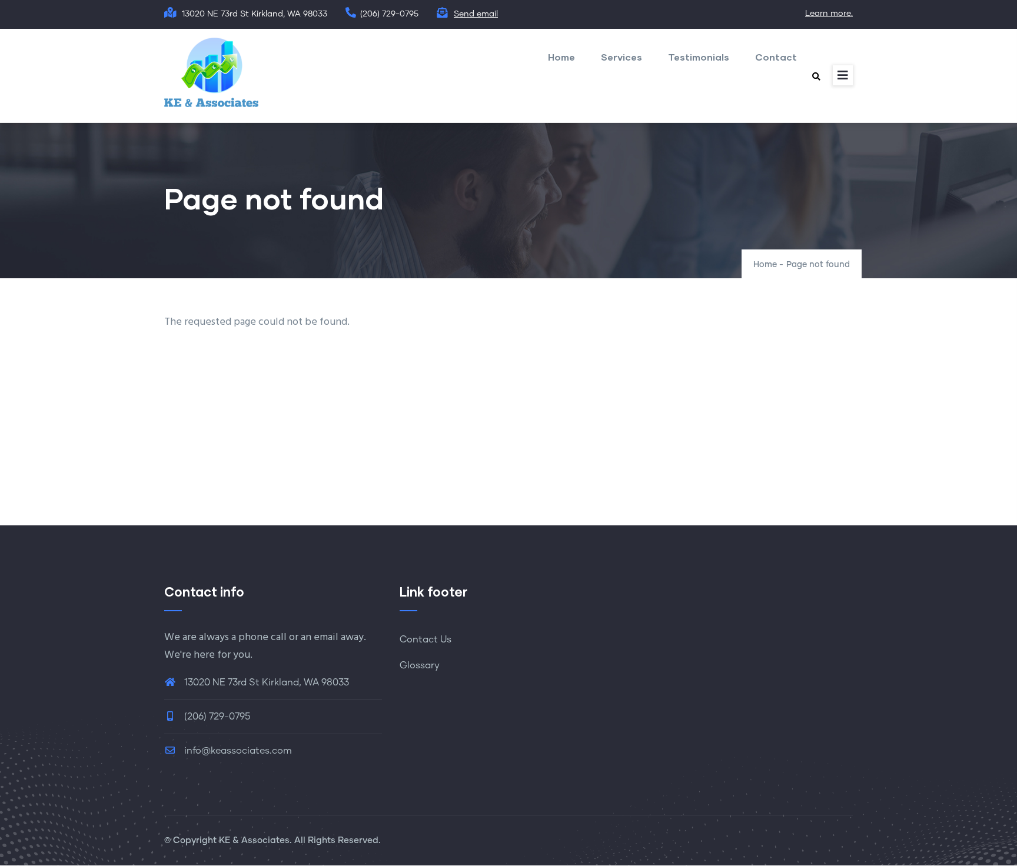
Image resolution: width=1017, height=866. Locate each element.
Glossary (420, 665)
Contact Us (425, 639)
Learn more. (829, 13)
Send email (476, 14)
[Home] (211, 72)
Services (621, 56)
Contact (776, 56)
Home (561, 56)
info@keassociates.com (237, 750)
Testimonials (698, 56)
